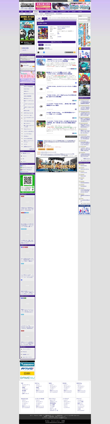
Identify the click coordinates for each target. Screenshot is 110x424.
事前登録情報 (53, 403)
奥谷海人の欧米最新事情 (28, 86)
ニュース (24, 49)
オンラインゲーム (26, 384)
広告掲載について (26, 354)
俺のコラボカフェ (27, 123)
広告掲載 (63, 420)
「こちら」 (62, 416)
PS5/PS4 (35, 11)
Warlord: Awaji (83, 175)
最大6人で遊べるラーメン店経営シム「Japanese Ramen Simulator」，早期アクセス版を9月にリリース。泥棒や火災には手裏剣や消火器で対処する (85, 126)
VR (57, 11)
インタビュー (35, 13)
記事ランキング (25, 393)
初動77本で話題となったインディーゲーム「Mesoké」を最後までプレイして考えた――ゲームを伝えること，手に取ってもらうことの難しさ (27, 292)
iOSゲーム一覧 (53, 409)
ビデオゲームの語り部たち (29, 131)
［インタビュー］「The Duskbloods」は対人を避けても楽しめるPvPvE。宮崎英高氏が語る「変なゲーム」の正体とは (27, 327)
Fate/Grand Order (84, 165)
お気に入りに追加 (69, 52)
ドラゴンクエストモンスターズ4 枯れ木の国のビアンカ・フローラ (85, 190)
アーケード (79, 398)
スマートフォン (52, 398)
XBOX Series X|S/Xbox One (27, 167)
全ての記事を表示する (71, 136)
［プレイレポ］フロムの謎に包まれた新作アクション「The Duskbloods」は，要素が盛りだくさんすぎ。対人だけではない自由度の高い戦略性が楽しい (85, 137)
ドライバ (24, 161)
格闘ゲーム (80, 403)
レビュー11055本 (24, 8)
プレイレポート (28, 13)
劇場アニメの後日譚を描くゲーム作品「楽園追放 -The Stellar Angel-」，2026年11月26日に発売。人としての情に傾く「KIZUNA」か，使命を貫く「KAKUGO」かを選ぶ (85, 120)
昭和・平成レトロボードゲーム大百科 (29, 126)
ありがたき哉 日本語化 (28, 138)
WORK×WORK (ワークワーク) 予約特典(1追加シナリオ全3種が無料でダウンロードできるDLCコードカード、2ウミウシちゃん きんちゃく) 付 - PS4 (59, 142)
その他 (79, 409)
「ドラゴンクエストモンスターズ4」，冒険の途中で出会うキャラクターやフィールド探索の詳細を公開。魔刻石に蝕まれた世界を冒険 (85, 108)
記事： (31, 66)
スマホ (46, 11)
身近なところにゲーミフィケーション (29, 141)
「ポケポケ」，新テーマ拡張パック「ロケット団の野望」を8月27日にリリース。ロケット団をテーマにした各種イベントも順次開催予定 (85, 149)
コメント (41, 52)
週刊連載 (24, 390)
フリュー (59, 28)
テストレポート (67, 401)
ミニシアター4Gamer (28, 133)
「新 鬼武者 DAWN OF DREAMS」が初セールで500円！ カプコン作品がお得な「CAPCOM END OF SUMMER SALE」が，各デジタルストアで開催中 (85, 114)
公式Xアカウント (26, 0)
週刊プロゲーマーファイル (29, 93)
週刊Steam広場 (26, 110)
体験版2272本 (31, 8)
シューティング (81, 406)
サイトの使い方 (34, 0)
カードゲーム (80, 404)
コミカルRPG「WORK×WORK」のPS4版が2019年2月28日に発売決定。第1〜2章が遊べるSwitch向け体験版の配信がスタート (61, 123)
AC (68, 11)
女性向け (52, 11)
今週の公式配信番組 (27, 96)
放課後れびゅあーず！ (28, 146)
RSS (20, 0)
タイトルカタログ (40, 392)
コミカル (59, 36)
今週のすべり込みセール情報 (29, 108)
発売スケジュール (40, 390)
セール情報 (52, 404)
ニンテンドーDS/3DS (39, 398)
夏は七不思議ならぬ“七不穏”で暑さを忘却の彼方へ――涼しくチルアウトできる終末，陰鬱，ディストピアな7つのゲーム (27, 225)
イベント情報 (80, 401)
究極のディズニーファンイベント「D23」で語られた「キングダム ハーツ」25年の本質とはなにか (27, 310)
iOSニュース (52, 400)
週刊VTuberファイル (27, 98)
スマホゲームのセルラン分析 (29, 104)
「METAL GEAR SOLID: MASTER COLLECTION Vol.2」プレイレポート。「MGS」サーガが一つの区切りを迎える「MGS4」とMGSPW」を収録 (85, 155)
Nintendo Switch (25, 171)
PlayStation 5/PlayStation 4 (27, 169)
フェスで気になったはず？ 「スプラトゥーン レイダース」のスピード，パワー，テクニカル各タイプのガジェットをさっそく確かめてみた (27, 276)
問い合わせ (41, 0)
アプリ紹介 (52, 406)
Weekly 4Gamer (26, 88)
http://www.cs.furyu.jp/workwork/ (64, 26)
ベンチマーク (67, 407)
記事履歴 (81, 0)
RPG (58, 33)
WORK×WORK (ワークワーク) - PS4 (48, 152)
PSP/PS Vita (79, 383)
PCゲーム (24, 165)
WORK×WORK (26, 65)
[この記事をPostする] (38, 52)
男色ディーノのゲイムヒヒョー (29, 101)
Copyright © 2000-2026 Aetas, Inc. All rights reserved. (55, 422)
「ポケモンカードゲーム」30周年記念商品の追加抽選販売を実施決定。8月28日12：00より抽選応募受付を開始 (85, 102)
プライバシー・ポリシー (55, 420)
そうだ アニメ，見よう (28, 115)
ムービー (41, 13)
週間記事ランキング (26, 153)
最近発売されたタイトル (49, 13)
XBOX (30, 11)
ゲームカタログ (59, 13)
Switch (41, 11)
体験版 (23, 387)
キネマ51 (25, 144)
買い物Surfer (26, 136)
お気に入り (76, 0)
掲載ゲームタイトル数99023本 (27, 7)
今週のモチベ (26, 91)
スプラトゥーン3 (84, 172)
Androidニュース (53, 401)
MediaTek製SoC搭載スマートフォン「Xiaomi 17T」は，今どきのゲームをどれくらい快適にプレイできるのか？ (85, 143)
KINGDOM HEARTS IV (85, 182)
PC (25, 11)
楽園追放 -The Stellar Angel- (85, 196)
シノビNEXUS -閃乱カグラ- (85, 201)
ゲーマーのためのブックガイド (29, 118)
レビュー (21, 13)
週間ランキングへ (87, 158)
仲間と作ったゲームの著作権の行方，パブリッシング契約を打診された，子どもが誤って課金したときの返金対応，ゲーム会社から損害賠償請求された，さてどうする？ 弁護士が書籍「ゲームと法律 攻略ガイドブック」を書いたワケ (27, 343)
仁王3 (82, 179)
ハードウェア (63, 11)
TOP (22, 11)
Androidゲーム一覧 (54, 410)
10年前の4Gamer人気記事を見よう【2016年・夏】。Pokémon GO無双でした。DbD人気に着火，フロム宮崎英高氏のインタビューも (27, 209)
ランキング (87, 0)
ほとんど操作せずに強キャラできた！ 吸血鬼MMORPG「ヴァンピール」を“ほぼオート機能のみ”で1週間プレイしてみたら (27, 260)
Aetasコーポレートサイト (27, 357)
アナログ (74, 11)
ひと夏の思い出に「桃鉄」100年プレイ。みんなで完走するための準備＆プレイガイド (27, 241)
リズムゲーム (80, 407)
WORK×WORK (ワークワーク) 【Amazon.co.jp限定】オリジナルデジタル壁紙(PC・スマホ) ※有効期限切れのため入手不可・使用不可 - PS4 (57, 154)
